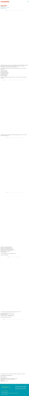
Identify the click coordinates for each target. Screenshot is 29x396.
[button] (27, 1)
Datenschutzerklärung (4, 390)
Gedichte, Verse (3, 7)
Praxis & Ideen (7, 7)
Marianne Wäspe (4, 8)
